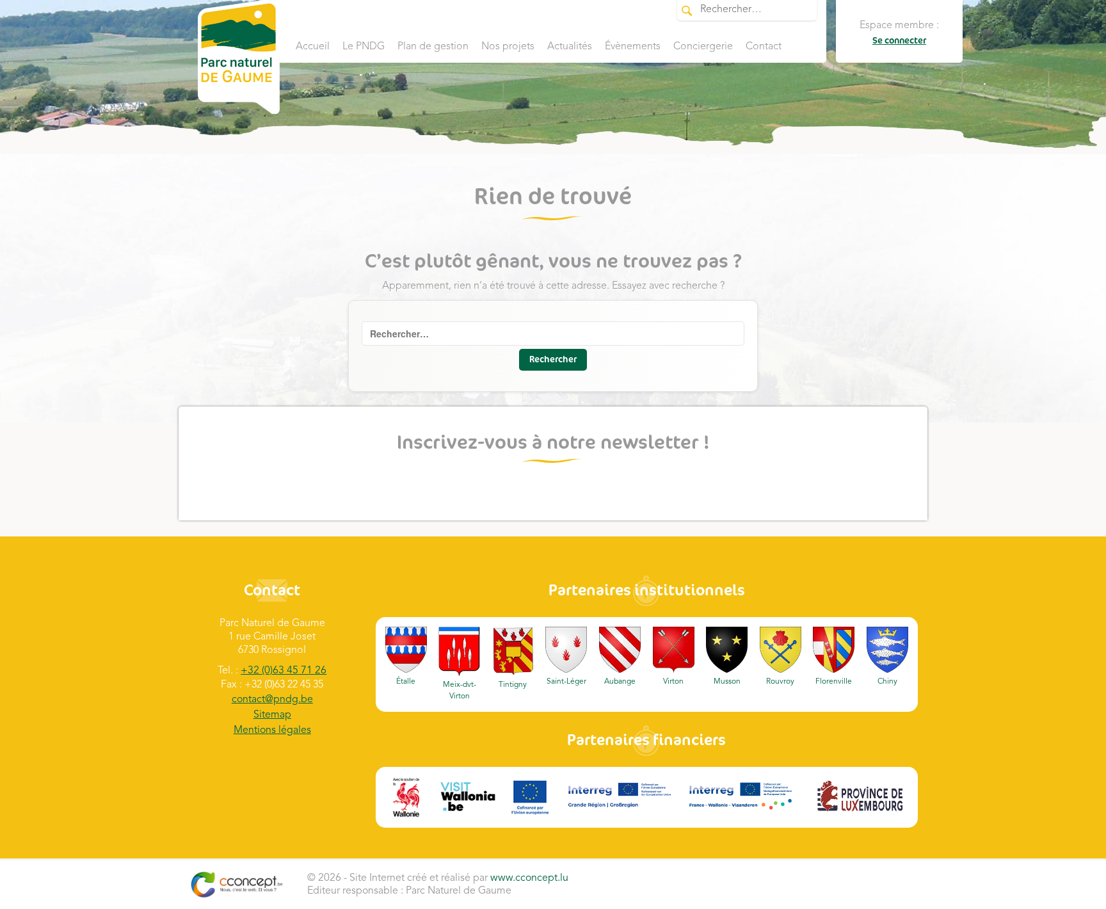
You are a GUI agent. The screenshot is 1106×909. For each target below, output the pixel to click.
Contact (763, 47)
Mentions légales (272, 730)
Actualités (569, 47)
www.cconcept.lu (529, 878)
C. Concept (236, 885)
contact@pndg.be (272, 700)
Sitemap (272, 715)
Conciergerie (703, 47)
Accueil (313, 47)
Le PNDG (363, 47)
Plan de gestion (433, 47)
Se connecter (899, 40)
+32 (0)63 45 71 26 (283, 671)
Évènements (633, 47)
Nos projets (507, 47)
